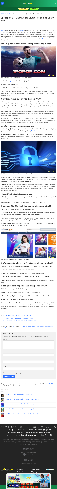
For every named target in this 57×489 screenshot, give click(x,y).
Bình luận (6, 339)
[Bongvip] (28, 3)
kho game (47, 326)
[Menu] (2, 3)
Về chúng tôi (20, 469)
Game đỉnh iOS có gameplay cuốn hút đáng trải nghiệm (20, 409)
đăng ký (33, 326)
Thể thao (9, 14)
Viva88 (22, 30)
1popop (3, 30)
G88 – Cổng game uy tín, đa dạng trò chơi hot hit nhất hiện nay (19, 320)
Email (4, 359)
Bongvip (42, 38)
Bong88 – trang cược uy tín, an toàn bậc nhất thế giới (17, 315)
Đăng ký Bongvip (35, 469)
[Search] (55, 3)
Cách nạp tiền (28, 326)
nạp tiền (51, 326)
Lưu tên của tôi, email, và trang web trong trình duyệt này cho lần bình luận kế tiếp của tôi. (28, 373)
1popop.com (13, 81)
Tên (4, 352)
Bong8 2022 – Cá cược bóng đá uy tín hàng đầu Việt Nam (18, 318)
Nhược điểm (4, 327)
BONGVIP (4, 14)
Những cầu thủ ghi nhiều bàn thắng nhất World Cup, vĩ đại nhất (22, 399)
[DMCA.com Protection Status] (49, 469)
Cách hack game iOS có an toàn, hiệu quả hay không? (20, 404)
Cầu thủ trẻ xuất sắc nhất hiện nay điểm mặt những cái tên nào (22, 414)
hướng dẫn (41, 326)
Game (37, 326)
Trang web (5, 366)
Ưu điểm (9, 327)
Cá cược (23, 326)
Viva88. (33, 131)
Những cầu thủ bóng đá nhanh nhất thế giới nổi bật (19, 394)
